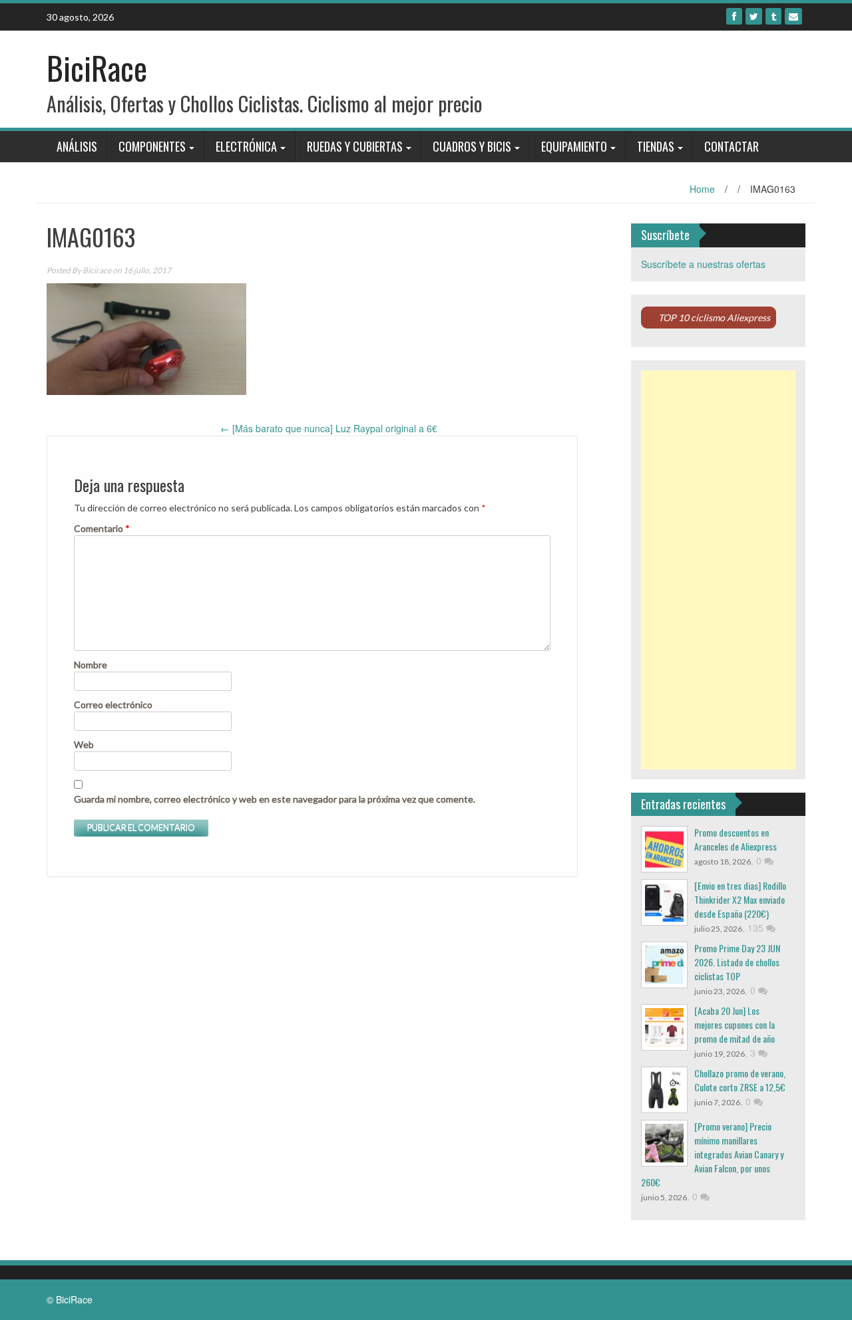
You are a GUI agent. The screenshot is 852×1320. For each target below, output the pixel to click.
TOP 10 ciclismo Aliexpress (714, 317)
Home (702, 189)
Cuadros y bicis (472, 146)
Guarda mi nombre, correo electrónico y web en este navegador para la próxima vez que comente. (274, 799)
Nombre (90, 664)
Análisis (77, 146)
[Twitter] (754, 16)
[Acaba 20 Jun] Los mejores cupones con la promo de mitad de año (734, 1024)
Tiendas (655, 146)
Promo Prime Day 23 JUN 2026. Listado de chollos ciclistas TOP (737, 962)
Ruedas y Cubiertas (355, 146)
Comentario (102, 528)
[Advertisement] (718, 569)
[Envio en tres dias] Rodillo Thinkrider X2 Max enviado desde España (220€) (740, 899)
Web (84, 744)
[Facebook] (734, 16)
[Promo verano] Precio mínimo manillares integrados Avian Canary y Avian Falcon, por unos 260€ (712, 1154)
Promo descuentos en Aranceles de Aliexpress (735, 839)
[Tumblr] (773, 16)
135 (756, 927)
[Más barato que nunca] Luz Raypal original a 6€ (328, 428)
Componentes (152, 146)
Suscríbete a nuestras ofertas (703, 264)
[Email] (793, 16)
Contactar (731, 146)
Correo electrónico (113, 704)
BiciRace (97, 67)
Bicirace (97, 270)
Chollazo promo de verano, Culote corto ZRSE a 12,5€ (739, 1080)
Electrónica (246, 146)
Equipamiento (574, 146)
